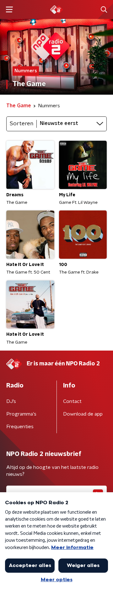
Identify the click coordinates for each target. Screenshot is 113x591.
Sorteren (21, 124)
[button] (9, 9)
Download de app (83, 414)
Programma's (21, 414)
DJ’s (11, 401)
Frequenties (20, 426)
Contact (72, 401)
